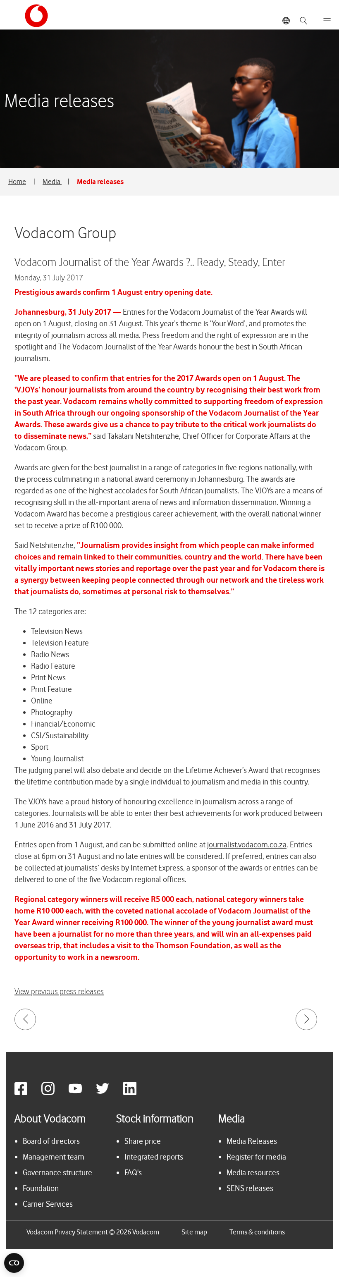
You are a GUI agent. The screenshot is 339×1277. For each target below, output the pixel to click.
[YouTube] (81, 1092)
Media (52, 181)
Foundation (41, 1188)
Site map (194, 1232)
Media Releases (252, 1141)
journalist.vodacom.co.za (246, 844)
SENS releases (250, 1188)
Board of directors (51, 1141)
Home (17, 181)
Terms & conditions (257, 1232)
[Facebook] (27, 1092)
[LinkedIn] (136, 1092)
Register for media (256, 1157)
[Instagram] (54, 1092)
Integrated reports (153, 1157)
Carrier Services (48, 1204)
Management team (53, 1157)
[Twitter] (109, 1092)
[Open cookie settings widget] (14, 1263)
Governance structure (57, 1172)
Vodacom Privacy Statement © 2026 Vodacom (92, 1232)
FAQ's (133, 1172)
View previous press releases (59, 992)
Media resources (253, 1172)
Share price (142, 1141)
